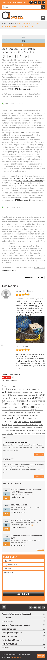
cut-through (14, 395)
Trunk (24, 433)
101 (4, 388)
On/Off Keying (26, 422)
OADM (19, 422)
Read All (40, 550)
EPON (32, 398)
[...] (32, 494)
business (30, 389)
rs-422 (11, 427)
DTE (10, 398)
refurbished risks (21, 425)
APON (18, 389)
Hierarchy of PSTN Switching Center (26, 520)
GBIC (29, 407)
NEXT (15, 422)
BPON (24, 389)
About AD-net (17, 2)
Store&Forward (18, 430)
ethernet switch (22, 401)
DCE (34, 395)
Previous (29, 277)
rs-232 (8, 427)
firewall (20, 407)
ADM (15, 389)
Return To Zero (30, 425)
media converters (10, 412)
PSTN (10, 424)
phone (38, 421)
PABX (31, 422)
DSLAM (7, 398)
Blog (25, 2)
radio (14, 425)
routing (4, 427)
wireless (42, 433)
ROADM (41, 425)
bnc (21, 389)
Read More (39, 454)
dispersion (40, 394)
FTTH (25, 407)
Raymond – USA (22, 346)
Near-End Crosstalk (15, 415)
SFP (32, 427)
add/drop (10, 389)
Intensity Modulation (15, 410)
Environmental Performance (21, 398)
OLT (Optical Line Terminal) (24, 178)
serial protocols (21, 427)
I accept (41, 656)
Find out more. (16, 657)
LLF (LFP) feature (35, 410)
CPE (9, 395)
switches (25, 430)
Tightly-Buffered (18, 433)
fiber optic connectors (33, 404)
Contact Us (7, 2)
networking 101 (13, 418)
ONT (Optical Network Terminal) (29, 181)
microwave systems (27, 412)
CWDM (31, 395)
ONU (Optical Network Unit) (13, 183)
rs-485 (15, 427)
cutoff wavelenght (23, 395)
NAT (9, 415)
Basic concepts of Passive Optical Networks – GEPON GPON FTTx (18, 50)
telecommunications (37, 430)
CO (11, 392)
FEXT (30, 401)
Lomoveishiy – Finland (24, 291)
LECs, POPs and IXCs (19, 505)
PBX (34, 422)
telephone (7, 433)
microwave (19, 412)
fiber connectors (38, 401)
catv (34, 389)
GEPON (34, 407)
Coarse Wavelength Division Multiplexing (24, 392)
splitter (23, 132)
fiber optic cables (13, 404)
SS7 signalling (10, 430)
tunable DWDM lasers (33, 433)
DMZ (3, 398)
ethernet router (10, 401)
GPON (11, 23)
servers (29, 427)
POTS (4, 424)
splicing (4, 430)
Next (39, 277)
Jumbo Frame (26, 410)
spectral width (38, 427)
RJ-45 (36, 425)
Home (4, 23)
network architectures (30, 415)
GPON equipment (22, 89)
